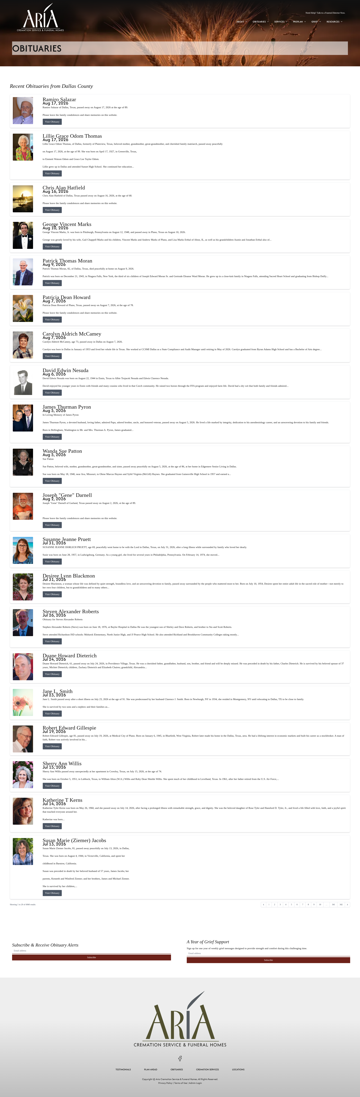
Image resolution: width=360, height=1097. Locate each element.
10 (320, 905)
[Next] (347, 904)
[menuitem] (242, 21)
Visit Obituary (52, 121)
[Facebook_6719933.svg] (180, 1058)
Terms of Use (180, 1083)
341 (333, 905)
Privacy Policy (165, 1083)
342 (341, 905)
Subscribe (91, 957)
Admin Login (195, 1083)
